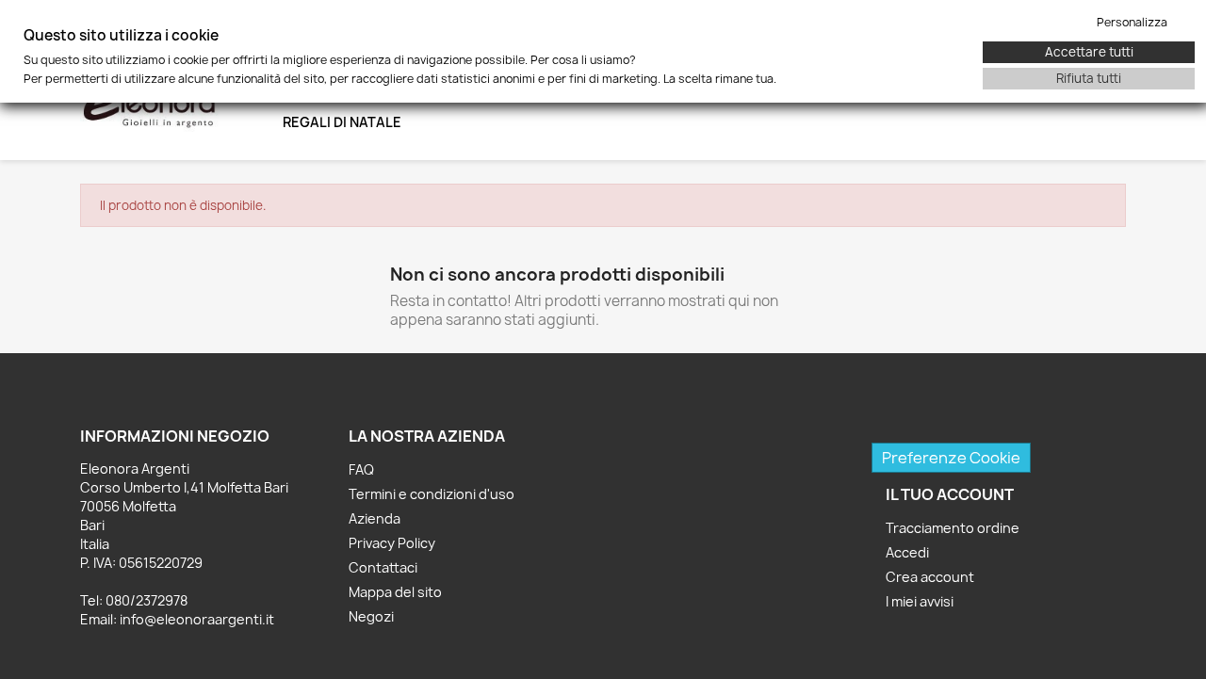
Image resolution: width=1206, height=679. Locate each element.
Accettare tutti (1089, 51)
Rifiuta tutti (1088, 78)
